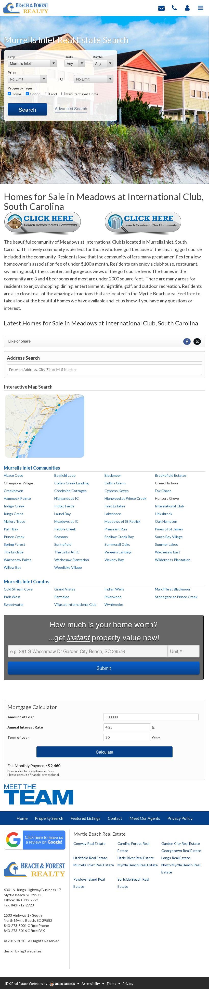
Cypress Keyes (116, 490)
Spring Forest (14, 544)
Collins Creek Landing (71, 483)
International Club (169, 506)
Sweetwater (14, 604)
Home (16, 94)
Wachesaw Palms (17, 560)
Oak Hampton (166, 521)
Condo (35, 94)
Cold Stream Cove (18, 589)
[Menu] (200, 7)
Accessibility (91, 984)
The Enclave (13, 552)
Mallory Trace (14, 521)
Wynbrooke (113, 604)
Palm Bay (11, 529)
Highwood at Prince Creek (125, 498)
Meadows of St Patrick (122, 521)
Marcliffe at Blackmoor (172, 589)
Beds (68, 57)
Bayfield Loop (65, 475)
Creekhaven (13, 490)
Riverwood (113, 597)
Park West (12, 597)
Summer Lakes (166, 544)
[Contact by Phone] (174, 7)
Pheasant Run (115, 529)
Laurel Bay (62, 513)
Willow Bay (12, 567)
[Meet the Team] (39, 794)
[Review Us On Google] (35, 839)
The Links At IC (66, 552)
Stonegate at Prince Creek (176, 597)
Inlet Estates (114, 506)
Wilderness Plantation (172, 560)
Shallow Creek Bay (119, 537)
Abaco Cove (13, 475)
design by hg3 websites (23, 951)
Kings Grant (13, 513)
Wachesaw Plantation (71, 560)
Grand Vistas (64, 589)
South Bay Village (169, 537)
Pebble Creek (65, 529)
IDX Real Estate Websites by (26, 984)
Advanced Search (71, 108)
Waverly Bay (114, 560)
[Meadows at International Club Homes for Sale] (42, 222)
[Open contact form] (161, 7)
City (11, 57)
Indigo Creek (14, 506)
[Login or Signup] (187, 7)
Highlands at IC (66, 498)
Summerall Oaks (117, 544)
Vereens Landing (117, 552)
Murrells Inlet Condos (26, 581)
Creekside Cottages (70, 490)
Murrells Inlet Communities (32, 468)
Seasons (61, 537)
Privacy (128, 984)
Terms (111, 984)
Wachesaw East (167, 552)
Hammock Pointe (17, 498)
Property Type (20, 88)
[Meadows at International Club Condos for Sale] (143, 222)
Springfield (62, 544)
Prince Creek (14, 537)
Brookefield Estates (171, 475)
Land (52, 94)
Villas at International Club (75, 604)
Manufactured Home (81, 94)
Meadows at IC (66, 521)
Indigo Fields (64, 506)
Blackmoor (112, 475)
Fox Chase (163, 490)
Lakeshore (112, 513)
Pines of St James (169, 529)
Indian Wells (114, 589)
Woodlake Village (68, 567)
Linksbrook (163, 513)
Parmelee (61, 597)
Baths (98, 57)
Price (12, 72)
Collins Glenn (115, 483)
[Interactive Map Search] (44, 425)
